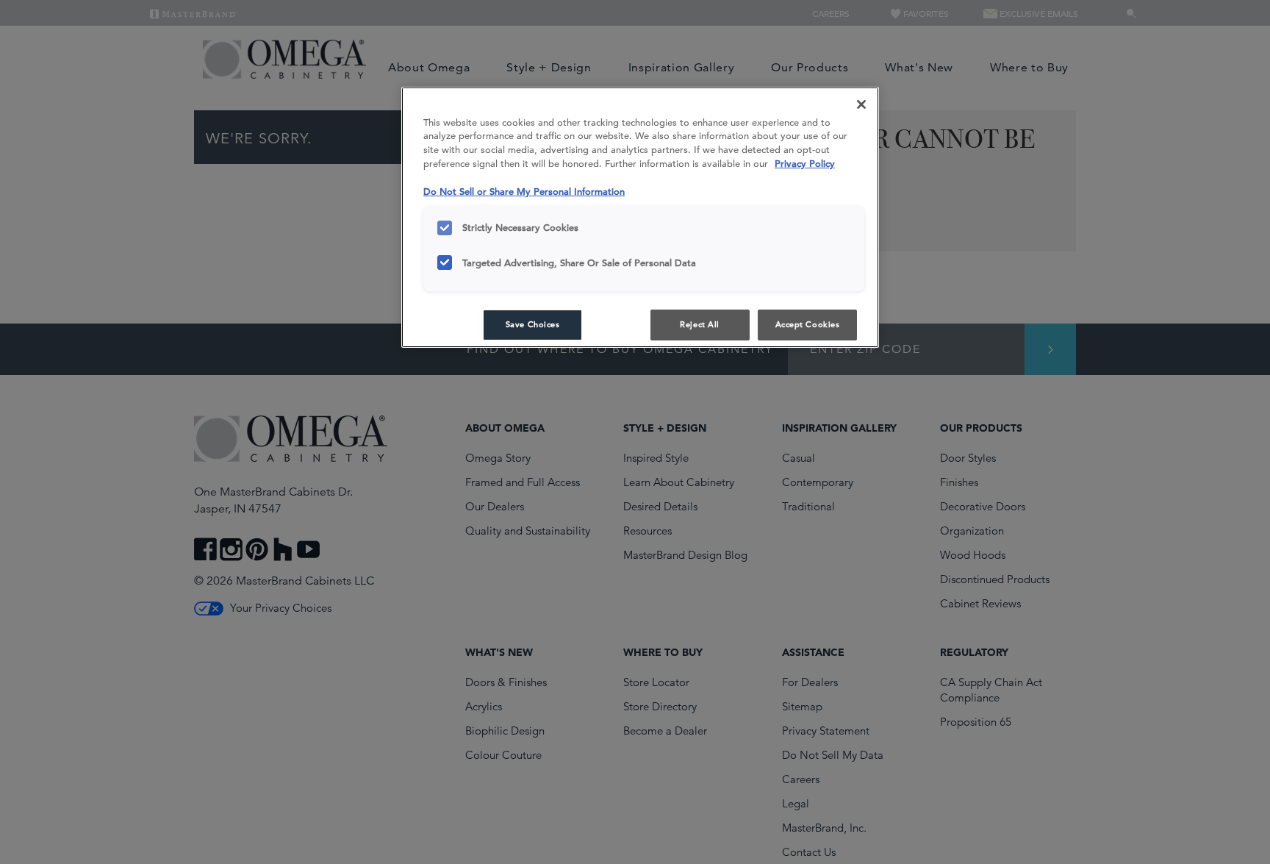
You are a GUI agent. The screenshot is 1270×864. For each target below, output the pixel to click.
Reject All (700, 324)
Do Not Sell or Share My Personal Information (524, 191)
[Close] (861, 104)
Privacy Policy (805, 163)
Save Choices (533, 324)
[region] (640, 218)
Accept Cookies (807, 324)
